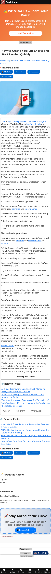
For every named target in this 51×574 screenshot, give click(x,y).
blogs (8, 60)
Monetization (7, 345)
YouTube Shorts (33, 124)
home (2, 60)
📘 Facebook (33, 72)
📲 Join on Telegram (25, 530)
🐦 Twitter (20, 72)
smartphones (31, 209)
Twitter (6, 410)
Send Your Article (25, 33)
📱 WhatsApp (6, 72)
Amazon (5, 243)
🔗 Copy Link (6, 77)
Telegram (20, 410)
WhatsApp (36, 410)
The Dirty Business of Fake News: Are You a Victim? (25, 400)
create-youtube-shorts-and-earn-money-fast (30, 121)
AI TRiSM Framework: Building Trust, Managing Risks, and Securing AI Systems (23, 390)
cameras (16, 209)
